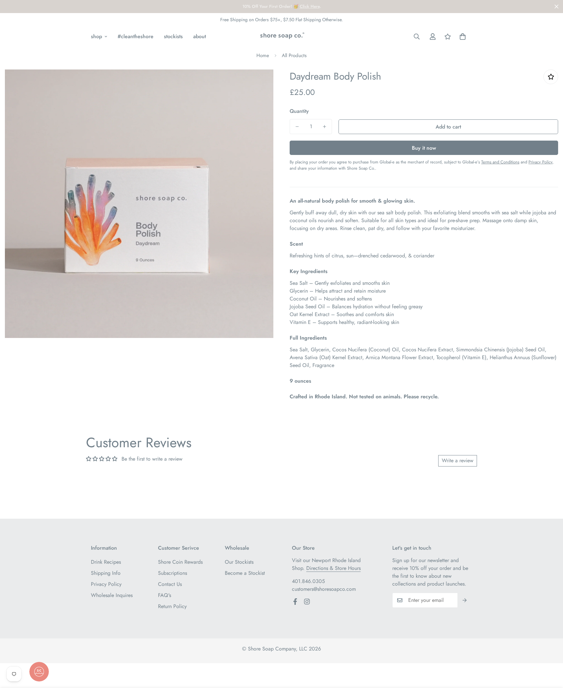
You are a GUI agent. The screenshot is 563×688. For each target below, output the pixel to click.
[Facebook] (295, 601)
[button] (462, 36)
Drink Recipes (106, 562)
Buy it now (424, 148)
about (199, 36)
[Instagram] (307, 601)
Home (262, 55)
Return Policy (172, 606)
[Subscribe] (464, 600)
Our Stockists (239, 562)
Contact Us (170, 584)
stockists (173, 36)
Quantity (299, 111)
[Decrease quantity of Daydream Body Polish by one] (297, 126)
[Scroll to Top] (550, 652)
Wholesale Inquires (112, 595)
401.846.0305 (308, 581)
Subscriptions (172, 573)
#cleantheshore (135, 36)
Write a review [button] (457, 460)
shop (96, 36)
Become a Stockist (245, 573)
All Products (294, 55)
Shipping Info (106, 573)
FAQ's (164, 595)
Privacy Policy (106, 584)
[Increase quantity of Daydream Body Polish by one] (324, 126)
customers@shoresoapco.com (324, 589)
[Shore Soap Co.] (281, 36)
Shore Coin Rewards (180, 562)
